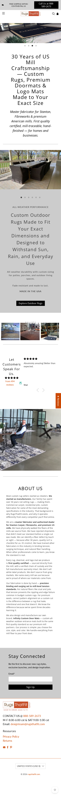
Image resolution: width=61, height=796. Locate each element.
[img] (12, 378)
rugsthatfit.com (34, 774)
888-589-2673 (32, 715)
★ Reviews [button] (58, 400)
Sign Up (30, 687)
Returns (7, 740)
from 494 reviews (10, 383)
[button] (38, 390)
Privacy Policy (11, 736)
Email (12, 673)
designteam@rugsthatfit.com (28, 724)
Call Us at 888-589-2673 (46, 5)
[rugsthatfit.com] (30, 13)
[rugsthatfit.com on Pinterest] (11, 747)
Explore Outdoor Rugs (30, 303)
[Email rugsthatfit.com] (4, 747)
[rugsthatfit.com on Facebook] (7, 747)
